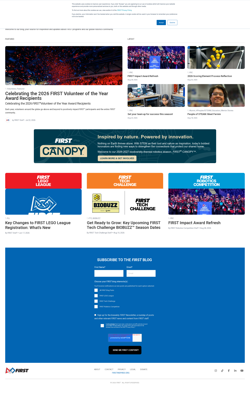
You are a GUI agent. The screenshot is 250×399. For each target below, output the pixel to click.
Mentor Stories (227, 110)
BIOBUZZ (96, 218)
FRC (131, 72)
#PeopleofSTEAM (203, 110)
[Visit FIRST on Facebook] (229, 370)
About (97, 369)
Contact (109, 369)
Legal (133, 369)
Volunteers (11, 89)
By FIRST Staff (11, 233)
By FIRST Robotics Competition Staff (183, 228)
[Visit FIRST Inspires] (17, 370)
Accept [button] (161, 22)
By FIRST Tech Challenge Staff (99, 233)
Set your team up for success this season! (150, 114)
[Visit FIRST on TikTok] (222, 370)
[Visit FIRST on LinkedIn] (235, 370)
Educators (216, 110)
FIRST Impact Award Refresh (143, 76)
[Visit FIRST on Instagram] (216, 370)
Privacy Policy (124, 10)
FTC (90, 218)
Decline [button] (172, 22)
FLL (8, 218)
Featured (20, 89)
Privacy (122, 369)
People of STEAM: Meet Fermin (204, 114)
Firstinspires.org (120, 373)
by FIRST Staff (18, 120)
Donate (143, 369)
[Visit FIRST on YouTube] (242, 370)
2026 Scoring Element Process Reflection (210, 76)
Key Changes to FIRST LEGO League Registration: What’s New (38, 225)
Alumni (192, 110)
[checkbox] (125, 298)
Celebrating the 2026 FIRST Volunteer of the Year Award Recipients (56, 96)
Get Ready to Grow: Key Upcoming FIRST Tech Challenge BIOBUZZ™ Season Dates (123, 225)
